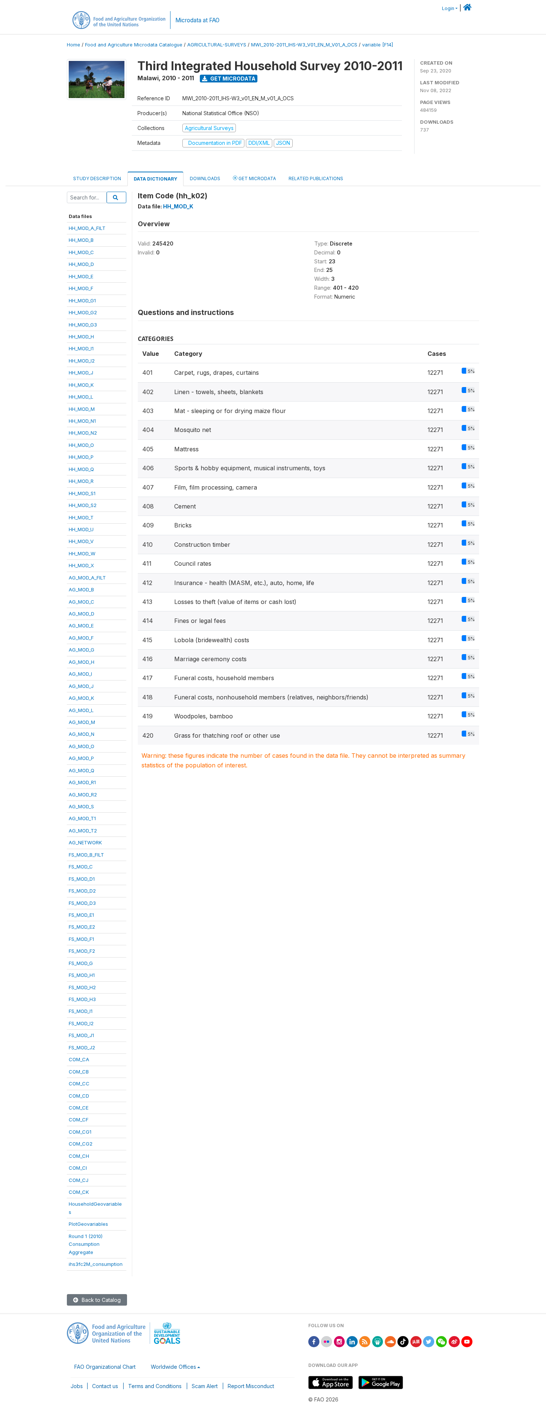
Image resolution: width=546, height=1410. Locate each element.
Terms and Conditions (155, 1386)
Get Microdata (232, 78)
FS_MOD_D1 (82, 879)
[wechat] (441, 1341)
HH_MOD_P (81, 457)
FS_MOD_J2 (82, 1047)
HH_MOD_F (81, 288)
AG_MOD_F (81, 638)
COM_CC (79, 1083)
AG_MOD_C (81, 602)
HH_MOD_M (82, 409)
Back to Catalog (100, 1300)
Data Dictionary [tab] (155, 179)
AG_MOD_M (82, 722)
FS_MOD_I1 (80, 1011)
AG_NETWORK (85, 842)
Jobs (77, 1386)
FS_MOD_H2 (82, 987)
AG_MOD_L (81, 710)
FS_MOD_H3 (82, 999)
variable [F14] (377, 45)
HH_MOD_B (81, 240)
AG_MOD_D (81, 614)
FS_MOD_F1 (81, 939)
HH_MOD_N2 (83, 433)
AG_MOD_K (81, 698)
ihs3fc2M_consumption (96, 1264)
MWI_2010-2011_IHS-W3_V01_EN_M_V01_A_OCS (304, 45)
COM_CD (79, 1096)
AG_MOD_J (81, 686)
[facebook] (313, 1341)
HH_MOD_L (81, 397)
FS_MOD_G (81, 963)
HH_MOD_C (81, 252)
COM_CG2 (80, 1144)
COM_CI (78, 1168)
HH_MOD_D (81, 264)
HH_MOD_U (81, 529)
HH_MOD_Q (81, 469)
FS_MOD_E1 (81, 915)
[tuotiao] (416, 1341)
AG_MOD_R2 (83, 794)
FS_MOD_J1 (81, 1035)
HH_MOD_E (81, 276)
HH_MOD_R (81, 481)
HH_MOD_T (81, 517)
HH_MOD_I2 (82, 361)
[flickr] (326, 1341)
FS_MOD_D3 (82, 903)
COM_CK (79, 1192)
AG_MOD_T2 (83, 831)
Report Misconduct (251, 1386)
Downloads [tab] (205, 178)
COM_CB (79, 1072)
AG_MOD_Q (81, 770)
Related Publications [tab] (316, 178)
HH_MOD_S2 (83, 505)
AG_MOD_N (81, 734)
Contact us (105, 1386)
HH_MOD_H (81, 336)
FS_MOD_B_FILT (86, 855)
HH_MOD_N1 (82, 421)
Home (73, 45)
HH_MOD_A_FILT (87, 228)
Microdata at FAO (197, 20)
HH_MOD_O (81, 445)
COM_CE (78, 1108)
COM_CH (79, 1156)
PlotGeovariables (88, 1224)
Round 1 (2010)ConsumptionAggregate (86, 1244)
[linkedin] (352, 1341)
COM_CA (79, 1059)
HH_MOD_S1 (82, 493)
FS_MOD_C (81, 867)
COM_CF (78, 1120)
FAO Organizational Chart (105, 1367)
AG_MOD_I (80, 674)
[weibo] (454, 1341)
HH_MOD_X (81, 565)
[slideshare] (377, 1341)
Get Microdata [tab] (256, 178)
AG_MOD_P (81, 758)
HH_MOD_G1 (82, 300)
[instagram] (339, 1341)
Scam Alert (205, 1386)
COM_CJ (78, 1180)
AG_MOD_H (81, 662)
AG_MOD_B (81, 589)
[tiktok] (403, 1341)
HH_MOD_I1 (81, 348)
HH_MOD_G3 (83, 325)
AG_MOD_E (81, 625)
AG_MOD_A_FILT (87, 578)
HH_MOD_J (81, 373)
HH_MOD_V (81, 541)
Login (448, 8)
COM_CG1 (80, 1132)
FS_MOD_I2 (81, 1023)
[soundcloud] (390, 1341)
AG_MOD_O (81, 746)
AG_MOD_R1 (82, 782)
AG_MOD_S (81, 806)
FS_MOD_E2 (82, 927)
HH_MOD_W (82, 553)
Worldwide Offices (173, 1367)
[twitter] (428, 1341)
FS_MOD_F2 (82, 951)
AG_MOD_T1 (82, 818)
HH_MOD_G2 (83, 312)
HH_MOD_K (81, 385)
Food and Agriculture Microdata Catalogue (133, 45)
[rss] (364, 1341)
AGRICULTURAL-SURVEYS (216, 45)
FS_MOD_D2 (82, 891)
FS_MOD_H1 (82, 975)
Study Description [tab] (97, 178)
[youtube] (466, 1341)
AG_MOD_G (81, 650)
